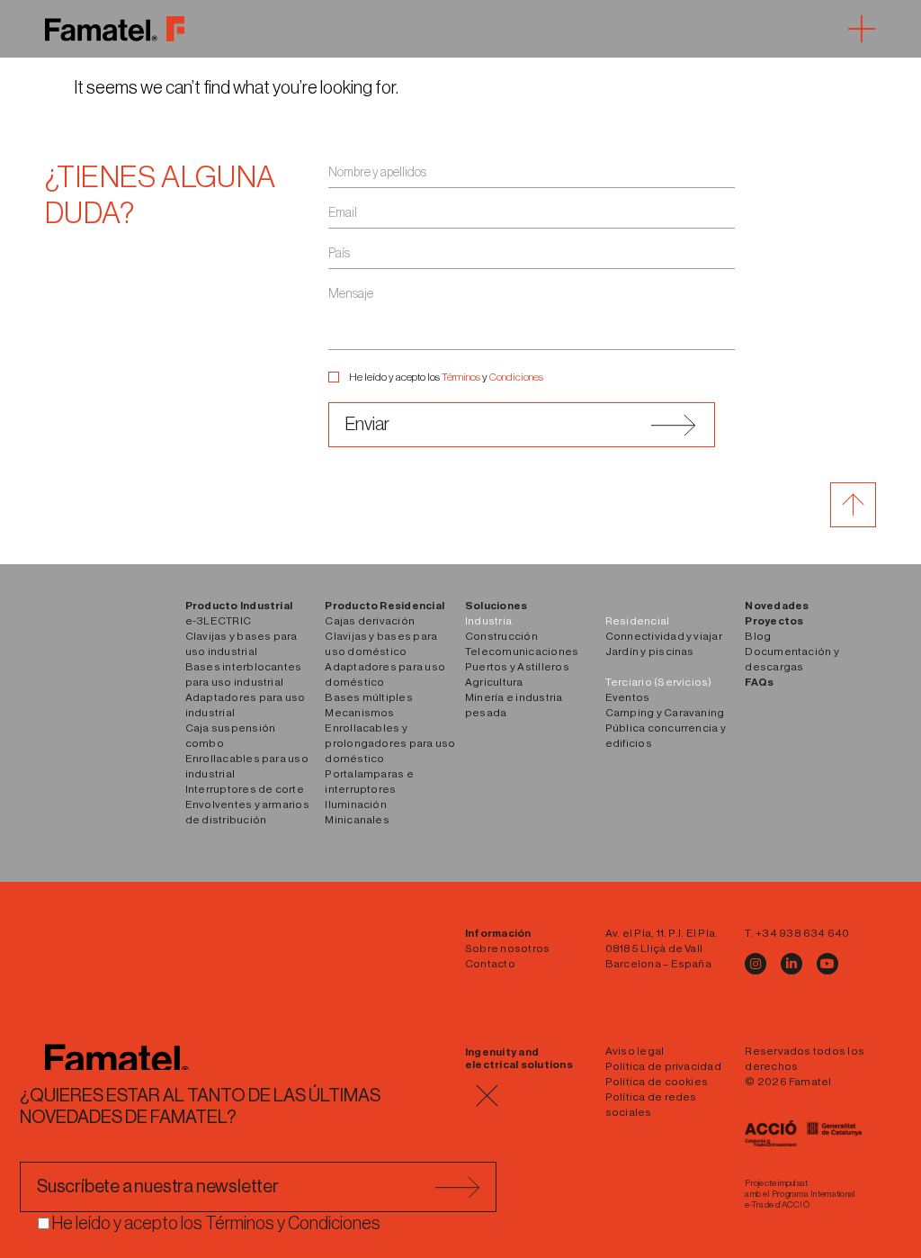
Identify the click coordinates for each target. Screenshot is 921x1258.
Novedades (777, 605)
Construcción (501, 636)
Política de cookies (657, 1081)
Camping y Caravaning (665, 712)
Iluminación (356, 804)
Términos (461, 377)
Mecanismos (359, 712)
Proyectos (774, 621)
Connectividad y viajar (663, 636)
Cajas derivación (370, 621)
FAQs (759, 682)
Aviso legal (635, 1051)
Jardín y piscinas (649, 651)
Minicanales (357, 819)
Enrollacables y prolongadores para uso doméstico (390, 743)
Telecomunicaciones (521, 651)
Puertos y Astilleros (517, 666)
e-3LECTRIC (218, 621)
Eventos (627, 697)
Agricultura (494, 682)
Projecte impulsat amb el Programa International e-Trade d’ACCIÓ (800, 1194)
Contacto (490, 963)
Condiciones (516, 377)
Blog (758, 636)
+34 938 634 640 (803, 933)
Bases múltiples (369, 697)
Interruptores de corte (244, 789)
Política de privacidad (663, 1066)
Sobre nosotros (507, 948)
